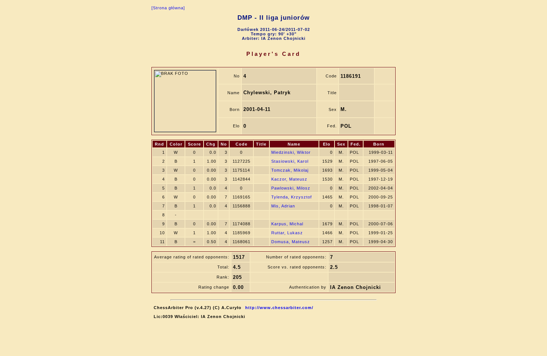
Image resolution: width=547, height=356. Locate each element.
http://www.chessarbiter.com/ (279, 307)
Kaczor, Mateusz (289, 179)
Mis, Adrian (283, 206)
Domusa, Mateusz (290, 241)
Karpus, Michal (287, 224)
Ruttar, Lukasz (287, 233)
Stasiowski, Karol (289, 161)
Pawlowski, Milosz (290, 188)
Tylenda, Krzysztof (291, 197)
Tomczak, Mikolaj (289, 170)
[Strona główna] (168, 8)
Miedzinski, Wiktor (291, 152)
